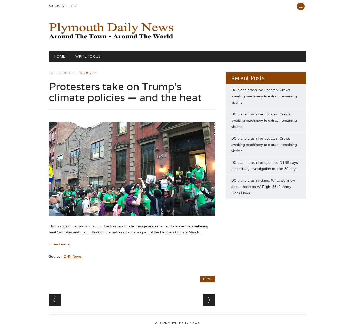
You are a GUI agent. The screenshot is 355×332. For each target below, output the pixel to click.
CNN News (73, 256)
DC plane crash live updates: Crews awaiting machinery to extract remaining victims (264, 96)
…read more (59, 244)
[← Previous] (55, 300)
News (207, 279)
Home (59, 56)
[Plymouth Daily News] (112, 40)
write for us (88, 56)
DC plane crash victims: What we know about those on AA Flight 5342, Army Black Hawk (263, 186)
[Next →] (209, 300)
